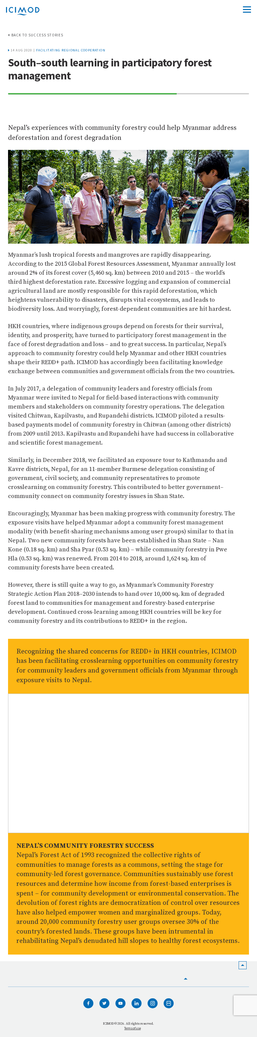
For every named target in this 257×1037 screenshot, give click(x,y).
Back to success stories (37, 35)
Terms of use (132, 1028)
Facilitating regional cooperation (70, 50)
